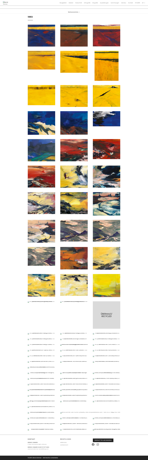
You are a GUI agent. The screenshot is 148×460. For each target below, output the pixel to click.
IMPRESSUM (63, 442)
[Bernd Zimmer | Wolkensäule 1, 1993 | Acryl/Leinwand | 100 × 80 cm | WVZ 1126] (74, 361)
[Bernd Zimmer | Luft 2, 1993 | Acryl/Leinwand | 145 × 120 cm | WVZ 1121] (106, 350)
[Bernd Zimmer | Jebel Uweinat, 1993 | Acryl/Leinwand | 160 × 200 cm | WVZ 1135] (106, 389)
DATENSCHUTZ (64, 445)
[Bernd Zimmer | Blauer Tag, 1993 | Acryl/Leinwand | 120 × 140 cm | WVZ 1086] (41, 134)
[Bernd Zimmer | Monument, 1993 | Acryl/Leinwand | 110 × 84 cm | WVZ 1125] (41, 361)
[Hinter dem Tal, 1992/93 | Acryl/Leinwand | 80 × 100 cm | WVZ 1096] (74, 213)
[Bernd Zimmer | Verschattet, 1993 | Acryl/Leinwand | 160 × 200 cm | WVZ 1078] (74, 46)
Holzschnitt (78, 3)
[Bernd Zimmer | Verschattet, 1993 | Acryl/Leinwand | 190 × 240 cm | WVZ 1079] (106, 46)
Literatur (123, 3)
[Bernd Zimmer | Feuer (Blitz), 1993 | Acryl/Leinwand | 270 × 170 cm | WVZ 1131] (106, 378)
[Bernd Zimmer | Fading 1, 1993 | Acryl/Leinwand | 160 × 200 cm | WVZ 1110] (41, 333)
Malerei (71, 3)
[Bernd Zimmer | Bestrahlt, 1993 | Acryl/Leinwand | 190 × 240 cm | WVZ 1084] (74, 106)
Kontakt (130, 3)
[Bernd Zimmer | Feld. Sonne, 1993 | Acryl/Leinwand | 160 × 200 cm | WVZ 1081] (74, 72)
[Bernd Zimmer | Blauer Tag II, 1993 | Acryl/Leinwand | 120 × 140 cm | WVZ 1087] (74, 134)
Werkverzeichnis (73, 12)
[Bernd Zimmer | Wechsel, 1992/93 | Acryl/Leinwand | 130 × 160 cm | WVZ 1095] (41, 213)
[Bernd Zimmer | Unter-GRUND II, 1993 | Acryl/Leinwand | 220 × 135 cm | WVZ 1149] (74, 423)
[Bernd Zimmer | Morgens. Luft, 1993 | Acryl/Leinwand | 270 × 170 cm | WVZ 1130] (74, 378)
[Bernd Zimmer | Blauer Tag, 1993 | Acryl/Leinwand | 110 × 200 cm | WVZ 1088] (106, 126)
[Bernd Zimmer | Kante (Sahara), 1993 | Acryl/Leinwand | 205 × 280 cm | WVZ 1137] (74, 395)
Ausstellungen (104, 3)
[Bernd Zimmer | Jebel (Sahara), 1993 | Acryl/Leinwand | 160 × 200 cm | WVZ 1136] (41, 395)
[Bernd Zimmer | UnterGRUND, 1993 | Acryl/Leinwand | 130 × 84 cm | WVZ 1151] (74, 429)
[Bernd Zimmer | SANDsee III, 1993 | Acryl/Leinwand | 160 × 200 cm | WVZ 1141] (106, 401)
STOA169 (137, 3)
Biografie (95, 3)
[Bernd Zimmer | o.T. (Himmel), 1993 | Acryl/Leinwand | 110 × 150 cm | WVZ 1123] (74, 355)
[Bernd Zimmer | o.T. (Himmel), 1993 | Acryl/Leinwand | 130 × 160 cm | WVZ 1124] (106, 355)
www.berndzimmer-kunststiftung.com (38, 449)
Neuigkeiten (63, 3)
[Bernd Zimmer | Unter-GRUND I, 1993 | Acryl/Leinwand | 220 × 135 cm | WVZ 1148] (41, 423)
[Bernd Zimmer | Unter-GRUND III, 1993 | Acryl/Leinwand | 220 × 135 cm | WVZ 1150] (106, 423)
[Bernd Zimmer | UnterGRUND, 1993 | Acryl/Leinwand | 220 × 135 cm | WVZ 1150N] (41, 429)
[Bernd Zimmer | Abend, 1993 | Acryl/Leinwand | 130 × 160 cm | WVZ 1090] (74, 161)
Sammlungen (115, 3)
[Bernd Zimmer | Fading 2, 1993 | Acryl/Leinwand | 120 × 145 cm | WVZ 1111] (74, 333)
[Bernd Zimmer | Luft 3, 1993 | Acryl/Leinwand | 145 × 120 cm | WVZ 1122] (41, 355)
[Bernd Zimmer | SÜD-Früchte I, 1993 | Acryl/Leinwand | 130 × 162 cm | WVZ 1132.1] (41, 384)
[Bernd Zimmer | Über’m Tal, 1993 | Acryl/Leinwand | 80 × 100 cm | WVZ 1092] (41, 187)
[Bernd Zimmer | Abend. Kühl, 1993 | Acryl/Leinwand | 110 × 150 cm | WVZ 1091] (106, 159)
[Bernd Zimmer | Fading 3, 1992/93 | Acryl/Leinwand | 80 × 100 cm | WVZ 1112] (106, 333)
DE (143, 3)
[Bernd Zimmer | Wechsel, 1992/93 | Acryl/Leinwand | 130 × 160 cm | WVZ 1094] (106, 187)
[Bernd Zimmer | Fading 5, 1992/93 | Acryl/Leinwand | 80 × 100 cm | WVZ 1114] (74, 339)
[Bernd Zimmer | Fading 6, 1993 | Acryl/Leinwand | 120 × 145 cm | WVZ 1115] (106, 339)
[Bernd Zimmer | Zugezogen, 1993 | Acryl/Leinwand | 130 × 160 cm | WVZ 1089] (41, 161)
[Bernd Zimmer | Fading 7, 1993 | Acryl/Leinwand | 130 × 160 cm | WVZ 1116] (41, 344)
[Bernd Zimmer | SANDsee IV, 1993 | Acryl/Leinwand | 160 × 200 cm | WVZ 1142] (41, 406)
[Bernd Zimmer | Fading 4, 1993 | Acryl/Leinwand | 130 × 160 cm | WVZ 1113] (41, 339)
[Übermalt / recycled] (106, 328)
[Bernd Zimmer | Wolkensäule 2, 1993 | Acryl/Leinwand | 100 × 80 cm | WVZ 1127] (106, 361)
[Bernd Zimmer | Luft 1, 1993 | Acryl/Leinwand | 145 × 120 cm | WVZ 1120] (74, 350)
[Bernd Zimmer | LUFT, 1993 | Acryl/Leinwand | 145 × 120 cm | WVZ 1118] (106, 344)
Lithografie (87, 3)
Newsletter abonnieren (103, 440)
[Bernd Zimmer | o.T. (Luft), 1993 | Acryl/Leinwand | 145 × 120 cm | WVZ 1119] (41, 350)
